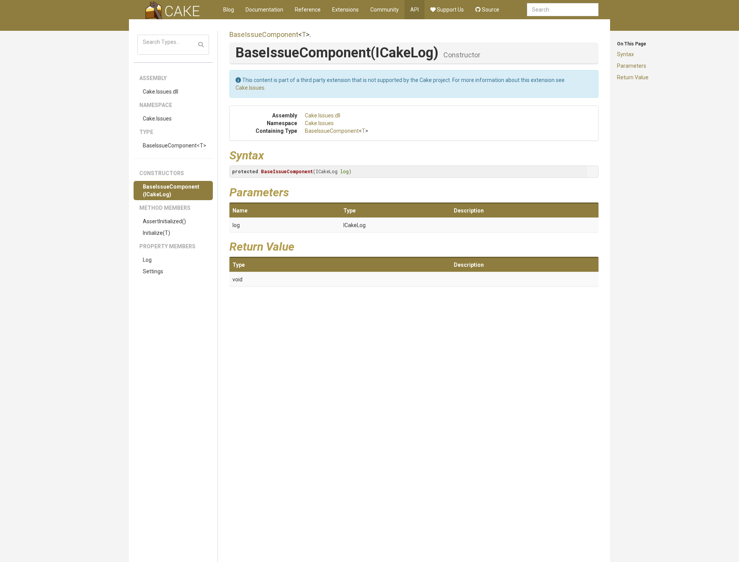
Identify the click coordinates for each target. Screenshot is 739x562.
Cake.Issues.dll (160, 92)
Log (147, 260)
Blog (228, 10)
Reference (308, 10)
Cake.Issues (157, 118)
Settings (153, 271)
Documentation (264, 10)
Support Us (450, 10)
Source (490, 10)
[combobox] (563, 9)
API (414, 10)
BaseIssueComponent (263, 34)
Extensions (345, 10)
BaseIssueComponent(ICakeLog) (171, 190)
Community (384, 10)
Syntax (625, 54)
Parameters (631, 66)
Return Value (633, 77)
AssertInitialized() (164, 221)
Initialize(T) (156, 233)
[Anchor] (270, 154)
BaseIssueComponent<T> (174, 145)
